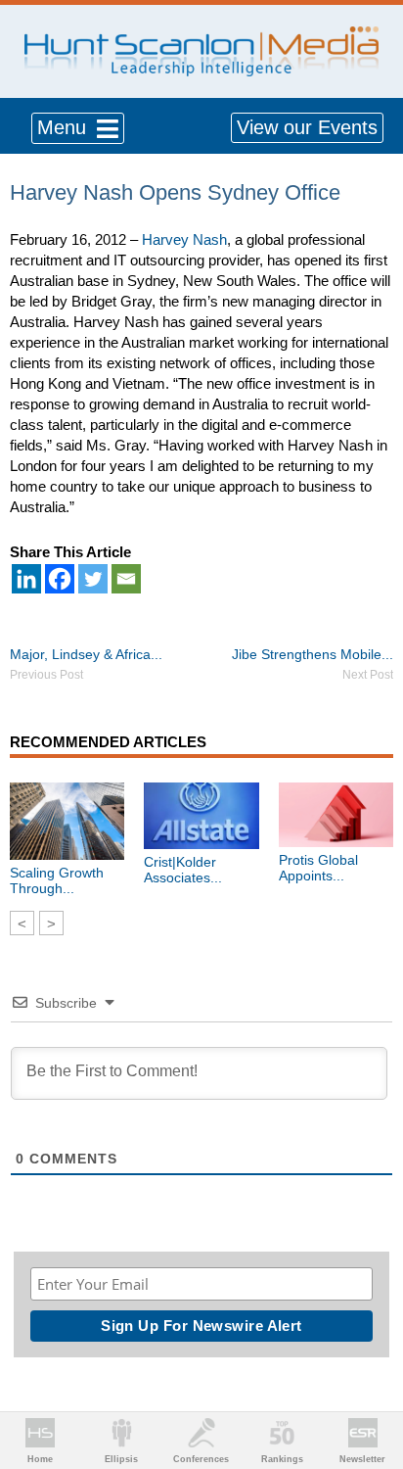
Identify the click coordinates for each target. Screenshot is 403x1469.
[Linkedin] (26, 578)
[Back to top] (369, 1381)
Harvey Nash (184, 239)
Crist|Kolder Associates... (183, 869)
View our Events (307, 127)
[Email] (126, 578)
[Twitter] (93, 578)
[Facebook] (59, 578)
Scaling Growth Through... (57, 880)
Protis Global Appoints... (318, 867)
